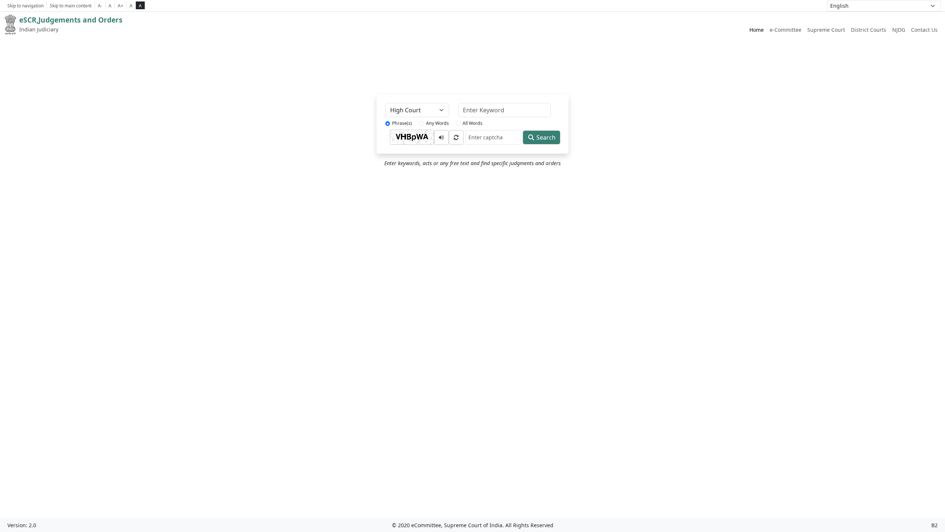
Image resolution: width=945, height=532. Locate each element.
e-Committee (785, 29)
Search (545, 137)
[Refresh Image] (456, 136)
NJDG (898, 29)
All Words (472, 123)
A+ (120, 5)
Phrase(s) (402, 123)
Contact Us (924, 29)
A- (100, 5)
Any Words (437, 123)
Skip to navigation (25, 5)
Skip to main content (71, 5)
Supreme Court (826, 29)
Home (756, 29)
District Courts (868, 29)
